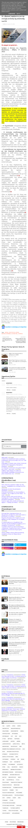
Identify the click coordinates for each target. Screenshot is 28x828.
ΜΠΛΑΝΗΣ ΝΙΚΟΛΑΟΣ (15, 774)
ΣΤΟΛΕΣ (11, 800)
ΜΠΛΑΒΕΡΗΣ (5, 774)
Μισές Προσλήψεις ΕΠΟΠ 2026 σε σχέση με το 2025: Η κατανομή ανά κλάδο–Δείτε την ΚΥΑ (16, 636)
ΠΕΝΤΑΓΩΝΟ (17, 785)
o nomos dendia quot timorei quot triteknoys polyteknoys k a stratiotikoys (13, 709)
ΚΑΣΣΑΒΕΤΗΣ (17, 762)
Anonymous (10, 674)
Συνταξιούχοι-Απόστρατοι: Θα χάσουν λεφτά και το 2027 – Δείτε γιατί (14, 468)
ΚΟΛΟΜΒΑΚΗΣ (11, 764)
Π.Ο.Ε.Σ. (17, 779)
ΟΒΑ (3, 779)
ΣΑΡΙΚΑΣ (9, 797)
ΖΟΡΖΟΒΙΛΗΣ (5, 759)
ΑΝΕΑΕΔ (22, 731)
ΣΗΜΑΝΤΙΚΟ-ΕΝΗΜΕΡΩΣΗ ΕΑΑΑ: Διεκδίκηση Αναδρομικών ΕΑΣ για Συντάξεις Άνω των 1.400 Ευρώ (14, 460)
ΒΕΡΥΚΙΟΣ (10, 738)
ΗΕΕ (18, 759)
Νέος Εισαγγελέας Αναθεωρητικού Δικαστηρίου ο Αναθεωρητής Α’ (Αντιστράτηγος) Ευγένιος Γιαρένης (16, 628)
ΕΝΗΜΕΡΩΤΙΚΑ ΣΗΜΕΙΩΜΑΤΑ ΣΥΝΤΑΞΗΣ (11, 749)
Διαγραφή (14, 389)
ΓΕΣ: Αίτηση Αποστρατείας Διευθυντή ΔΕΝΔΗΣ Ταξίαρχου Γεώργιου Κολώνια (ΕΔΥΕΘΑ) (17, 582)
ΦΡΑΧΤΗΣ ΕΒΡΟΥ (6, 813)
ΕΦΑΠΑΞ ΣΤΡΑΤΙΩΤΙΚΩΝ (7, 756)
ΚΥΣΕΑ (3, 767)
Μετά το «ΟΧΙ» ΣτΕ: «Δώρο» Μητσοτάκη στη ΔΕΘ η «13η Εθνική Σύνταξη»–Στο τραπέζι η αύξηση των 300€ (17, 590)
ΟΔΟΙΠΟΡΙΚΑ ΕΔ (10, 779)
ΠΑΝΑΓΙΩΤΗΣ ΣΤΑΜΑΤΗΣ (16, 782)
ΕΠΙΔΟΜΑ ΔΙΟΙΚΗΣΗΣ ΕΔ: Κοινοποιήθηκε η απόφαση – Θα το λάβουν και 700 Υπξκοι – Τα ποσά (13, 493)
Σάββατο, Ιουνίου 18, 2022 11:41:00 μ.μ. (14, 394)
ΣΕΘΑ (19, 797)
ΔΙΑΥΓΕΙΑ (13, 741)
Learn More (11, 13)
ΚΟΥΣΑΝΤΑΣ (20, 764)
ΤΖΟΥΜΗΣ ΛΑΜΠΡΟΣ (15, 808)
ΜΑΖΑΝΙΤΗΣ (14, 767)
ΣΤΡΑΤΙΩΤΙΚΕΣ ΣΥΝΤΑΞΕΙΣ (8, 805)
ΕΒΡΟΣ (23, 744)
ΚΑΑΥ (11, 762)
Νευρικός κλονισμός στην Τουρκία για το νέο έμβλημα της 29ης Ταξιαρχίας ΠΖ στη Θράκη (13, 518)
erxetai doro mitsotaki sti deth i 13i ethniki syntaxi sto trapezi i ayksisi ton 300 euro (14, 676)
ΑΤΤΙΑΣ (4, 738)
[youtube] (20, 548)
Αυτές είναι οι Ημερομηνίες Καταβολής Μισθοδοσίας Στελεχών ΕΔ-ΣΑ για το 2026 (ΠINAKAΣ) (17, 644)
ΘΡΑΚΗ (22, 759)
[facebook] (8, 544)
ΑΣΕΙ (16, 736)
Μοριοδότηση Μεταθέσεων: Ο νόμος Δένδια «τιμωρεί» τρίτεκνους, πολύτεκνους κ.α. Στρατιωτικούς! (17, 599)
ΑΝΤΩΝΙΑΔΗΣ (5, 736)
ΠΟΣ (17, 790)
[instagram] (8, 548)
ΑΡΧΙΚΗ (6, 822)
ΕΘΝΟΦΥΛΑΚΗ (5, 746)
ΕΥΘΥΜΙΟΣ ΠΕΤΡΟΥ (13, 754)
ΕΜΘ (20, 746)
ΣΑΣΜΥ (14, 797)
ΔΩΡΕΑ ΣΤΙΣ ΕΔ (16, 744)
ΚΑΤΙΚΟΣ (4, 764)
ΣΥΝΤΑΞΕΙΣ (18, 805)
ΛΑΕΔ (8, 767)
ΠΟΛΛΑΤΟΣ (4, 790)
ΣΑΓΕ (3, 797)
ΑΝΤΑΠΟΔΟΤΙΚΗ (6, 733)
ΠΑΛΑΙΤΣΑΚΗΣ (5, 782)
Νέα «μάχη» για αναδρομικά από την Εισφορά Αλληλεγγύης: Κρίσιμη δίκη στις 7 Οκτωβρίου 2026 (17, 606)
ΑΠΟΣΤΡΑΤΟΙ (12, 332)
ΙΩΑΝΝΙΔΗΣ (5, 762)
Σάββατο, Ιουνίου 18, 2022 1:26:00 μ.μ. (14, 384)
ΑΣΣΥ (20, 736)
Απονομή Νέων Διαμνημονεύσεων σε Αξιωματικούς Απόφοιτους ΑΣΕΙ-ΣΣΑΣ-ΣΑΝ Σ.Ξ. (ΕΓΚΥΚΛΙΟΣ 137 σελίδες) (14, 515)
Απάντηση (8, 389)
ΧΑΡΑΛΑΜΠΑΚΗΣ (16, 813)
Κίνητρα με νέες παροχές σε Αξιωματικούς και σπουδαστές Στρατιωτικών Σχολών (15, 620)
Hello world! (4, 457)
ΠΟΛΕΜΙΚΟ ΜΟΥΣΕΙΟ (18, 787)
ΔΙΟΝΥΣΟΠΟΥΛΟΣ (6, 744)
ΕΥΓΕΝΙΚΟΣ (4, 754)
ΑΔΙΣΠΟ (8, 726)
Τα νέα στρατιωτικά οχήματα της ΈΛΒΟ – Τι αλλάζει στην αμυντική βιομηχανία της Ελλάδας (17, 369)
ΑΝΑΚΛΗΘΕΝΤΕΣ (14, 731)
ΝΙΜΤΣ (19, 777)
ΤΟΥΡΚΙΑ (4, 810)
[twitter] (20, 544)
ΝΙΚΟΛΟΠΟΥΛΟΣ (12, 777)
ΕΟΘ (24, 749)
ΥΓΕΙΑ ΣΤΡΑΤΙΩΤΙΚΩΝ (13, 810)
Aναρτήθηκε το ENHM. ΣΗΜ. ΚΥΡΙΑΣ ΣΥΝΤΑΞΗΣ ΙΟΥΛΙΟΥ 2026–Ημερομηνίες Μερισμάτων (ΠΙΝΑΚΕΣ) (14, 465)
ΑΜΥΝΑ (6, 332)
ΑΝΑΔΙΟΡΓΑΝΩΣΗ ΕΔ (15, 728)
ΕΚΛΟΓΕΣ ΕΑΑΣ (14, 746)
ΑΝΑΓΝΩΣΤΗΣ (5, 728)
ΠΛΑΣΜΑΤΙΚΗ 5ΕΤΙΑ (6, 787)
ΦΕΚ (21, 810)
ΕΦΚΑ (17, 756)
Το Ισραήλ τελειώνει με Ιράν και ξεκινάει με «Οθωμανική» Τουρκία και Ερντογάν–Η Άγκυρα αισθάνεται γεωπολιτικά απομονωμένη (14, 528)
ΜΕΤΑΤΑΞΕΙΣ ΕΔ (18, 772)
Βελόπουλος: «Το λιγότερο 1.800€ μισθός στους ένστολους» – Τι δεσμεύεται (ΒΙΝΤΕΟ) (16, 651)
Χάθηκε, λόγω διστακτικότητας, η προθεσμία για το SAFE (16, 354)
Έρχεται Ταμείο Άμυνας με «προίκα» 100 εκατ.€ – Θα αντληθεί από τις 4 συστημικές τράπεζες (17, 361)
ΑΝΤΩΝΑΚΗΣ (15, 733)
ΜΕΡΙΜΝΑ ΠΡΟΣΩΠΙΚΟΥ (16, 769)
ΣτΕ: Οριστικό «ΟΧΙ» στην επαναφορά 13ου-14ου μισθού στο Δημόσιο (17, 613)
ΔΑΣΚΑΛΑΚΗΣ (5, 741)
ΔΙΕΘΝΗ (18, 741)
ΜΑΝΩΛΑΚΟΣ (5, 769)
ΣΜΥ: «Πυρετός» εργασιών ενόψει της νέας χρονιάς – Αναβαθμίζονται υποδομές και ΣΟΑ (13, 485)
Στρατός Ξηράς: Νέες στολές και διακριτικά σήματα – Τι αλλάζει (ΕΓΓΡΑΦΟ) (13, 501)
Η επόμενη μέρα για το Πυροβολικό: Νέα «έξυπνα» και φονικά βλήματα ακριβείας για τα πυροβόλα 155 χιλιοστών (13, 523)
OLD (3, 726)
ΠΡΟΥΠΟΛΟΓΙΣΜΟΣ (19, 795)
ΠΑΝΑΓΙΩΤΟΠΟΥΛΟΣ (7, 785)
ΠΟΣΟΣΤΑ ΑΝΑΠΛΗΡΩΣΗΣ (8, 792)
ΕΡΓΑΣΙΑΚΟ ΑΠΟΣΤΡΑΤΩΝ (13, 751)
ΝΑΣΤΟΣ (4, 777)
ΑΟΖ (12, 736)
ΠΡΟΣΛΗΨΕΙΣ (19, 792)
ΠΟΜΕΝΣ (12, 790)
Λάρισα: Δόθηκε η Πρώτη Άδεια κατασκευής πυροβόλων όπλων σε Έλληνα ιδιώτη (13, 533)
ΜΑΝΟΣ (21, 767)
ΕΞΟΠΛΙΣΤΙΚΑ (14, 333)
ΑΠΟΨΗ (17, 332)
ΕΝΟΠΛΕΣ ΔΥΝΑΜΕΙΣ (6, 333)
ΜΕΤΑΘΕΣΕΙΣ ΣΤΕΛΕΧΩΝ (7, 772)
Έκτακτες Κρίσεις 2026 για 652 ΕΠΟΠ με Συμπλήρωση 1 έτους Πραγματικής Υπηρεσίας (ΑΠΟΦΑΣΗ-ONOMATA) (13, 498)
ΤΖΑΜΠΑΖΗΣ (5, 808)
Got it (18, 13)
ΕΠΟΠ (3, 751)
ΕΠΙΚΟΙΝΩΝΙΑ (20, 822)
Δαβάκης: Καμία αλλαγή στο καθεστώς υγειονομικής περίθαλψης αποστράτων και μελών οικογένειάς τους (13, 472)
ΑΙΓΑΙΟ (13, 726)
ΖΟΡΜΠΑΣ (20, 333)
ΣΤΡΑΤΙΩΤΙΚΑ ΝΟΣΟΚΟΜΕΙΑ (8, 803)
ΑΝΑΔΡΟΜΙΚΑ (5, 731)
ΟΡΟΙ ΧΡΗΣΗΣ (13, 822)
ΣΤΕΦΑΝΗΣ (5, 800)
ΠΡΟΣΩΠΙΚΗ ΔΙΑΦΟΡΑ (7, 795)
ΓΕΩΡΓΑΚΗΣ (16, 738)
